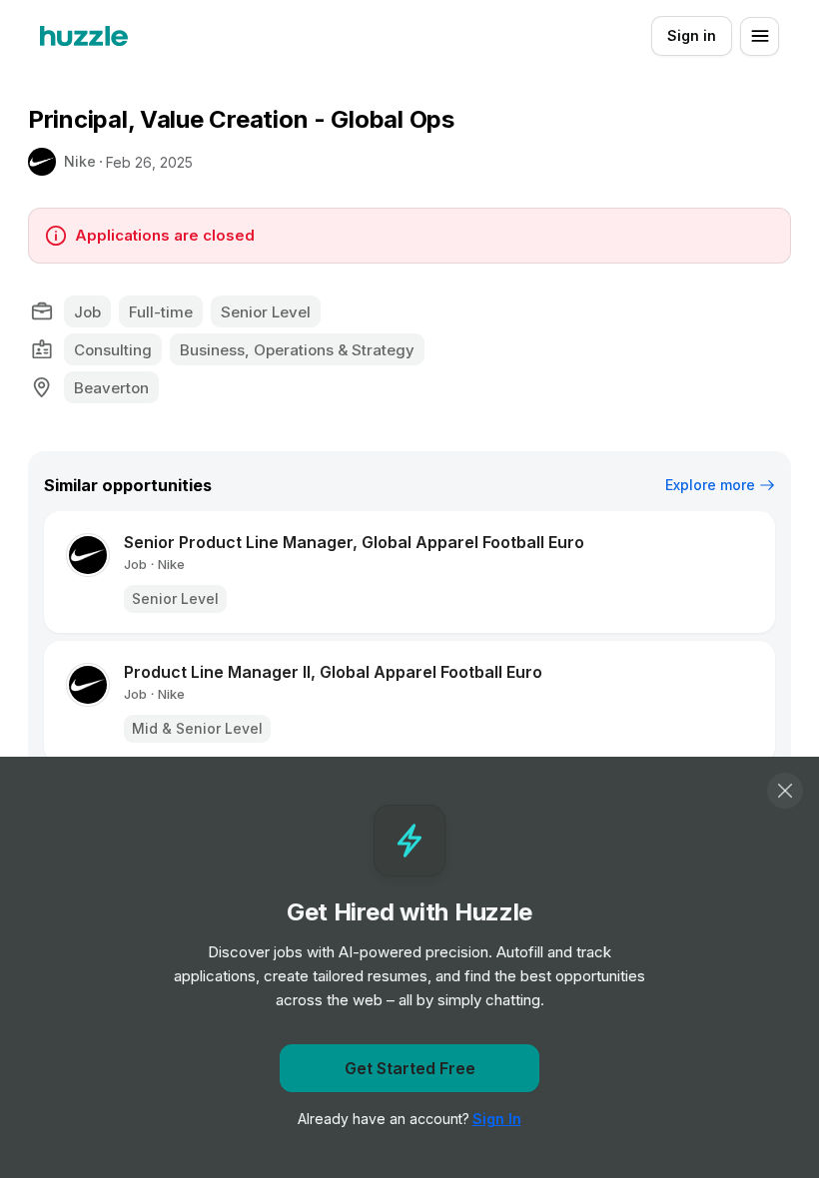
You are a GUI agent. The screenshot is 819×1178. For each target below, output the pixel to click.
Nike (80, 161)
